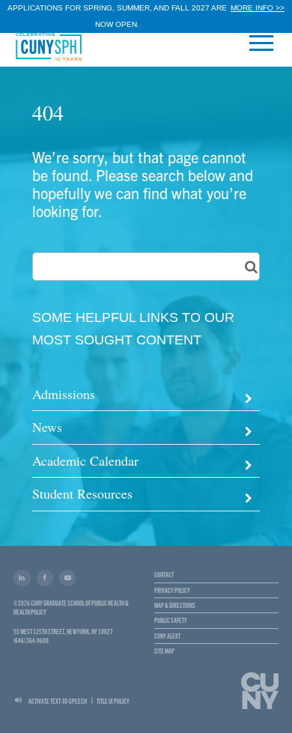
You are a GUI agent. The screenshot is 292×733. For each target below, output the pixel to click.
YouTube (67, 578)
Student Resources (82, 493)
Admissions (63, 394)
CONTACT (164, 574)
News (47, 427)
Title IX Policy (113, 700)
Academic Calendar (85, 460)
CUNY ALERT (167, 635)
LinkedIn (21, 578)
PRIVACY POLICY (172, 590)
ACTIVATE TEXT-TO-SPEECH (57, 700)
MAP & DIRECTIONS (174, 604)
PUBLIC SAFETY (170, 619)
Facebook (45, 578)
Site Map (164, 650)
